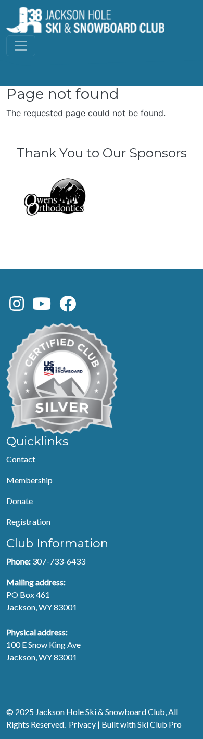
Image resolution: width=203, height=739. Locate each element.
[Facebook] (67, 306)
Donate (19, 501)
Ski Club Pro (159, 724)
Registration (28, 522)
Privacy (82, 724)
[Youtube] (41, 306)
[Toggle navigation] (20, 45)
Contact (20, 459)
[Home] (85, 19)
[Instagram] (16, 306)
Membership (29, 480)
